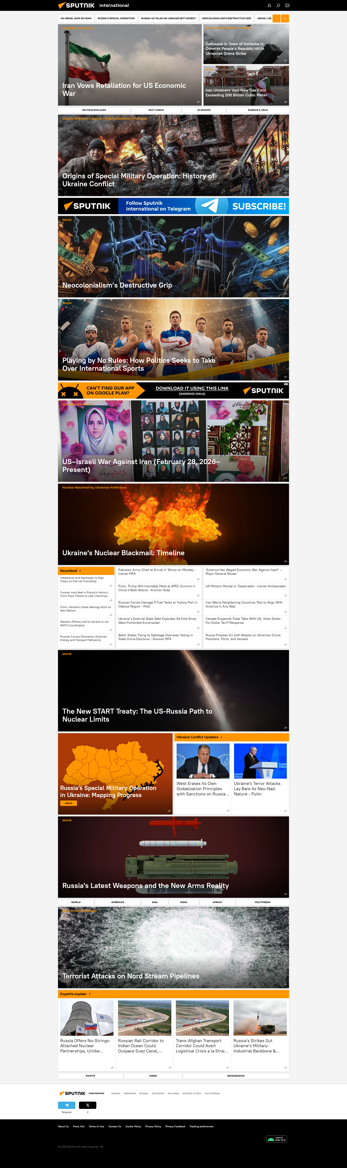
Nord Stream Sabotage (79, 911)
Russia (144, 1093)
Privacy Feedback (175, 1126)
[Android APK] (276, 1139)
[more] (198, 101)
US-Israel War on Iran (78, 28)
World (209, 69)
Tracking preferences (202, 1126)
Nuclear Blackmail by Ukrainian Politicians (94, 488)
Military (173, 1093)
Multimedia (212, 1093)
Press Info (79, 1126)
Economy (158, 1093)
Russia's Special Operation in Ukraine (228, 27)
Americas (130, 1093)
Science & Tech (192, 1093)
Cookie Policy (133, 1126)
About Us (63, 1126)
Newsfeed (68, 570)
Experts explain (73, 994)
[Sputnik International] (77, 10)
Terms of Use (96, 1126)
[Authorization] (269, 5)
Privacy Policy (153, 1126)
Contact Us (114, 1126)
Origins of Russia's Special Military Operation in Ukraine (104, 119)
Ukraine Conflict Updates (197, 737)
